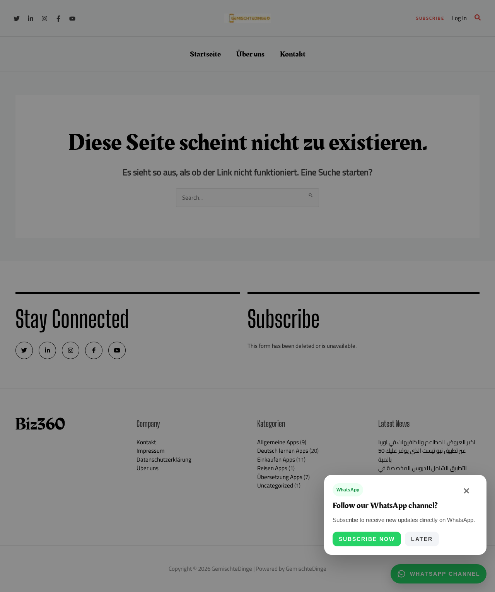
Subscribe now (367, 539)
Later (422, 539)
